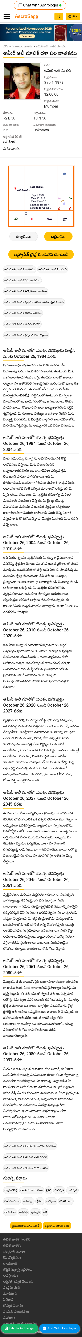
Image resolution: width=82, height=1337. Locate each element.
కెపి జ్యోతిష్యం (12, 1258)
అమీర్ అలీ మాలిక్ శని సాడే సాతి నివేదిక (25, 1157)
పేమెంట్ (8, 1299)
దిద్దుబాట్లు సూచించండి (57, 1225)
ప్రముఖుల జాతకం (22, 46)
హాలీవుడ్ (59, 1190)
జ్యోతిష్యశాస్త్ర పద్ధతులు (18, 1269)
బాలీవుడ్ (72, 1190)
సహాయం (9, 1318)
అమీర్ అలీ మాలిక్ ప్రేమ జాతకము (22, 280)
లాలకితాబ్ (10, 1264)
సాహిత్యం (28, 1201)
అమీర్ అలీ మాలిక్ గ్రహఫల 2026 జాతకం (26, 1168)
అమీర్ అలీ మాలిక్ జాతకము (19, 269)
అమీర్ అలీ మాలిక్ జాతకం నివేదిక (22, 324)
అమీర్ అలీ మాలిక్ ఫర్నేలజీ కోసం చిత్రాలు (26, 335)
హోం (5, 46)
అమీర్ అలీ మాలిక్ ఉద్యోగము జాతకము (25, 291)
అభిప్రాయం (10, 1275)
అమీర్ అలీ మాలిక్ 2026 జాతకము (23, 313)
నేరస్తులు (51, 1201)
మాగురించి (10, 1294)
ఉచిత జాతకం (12, 1245)
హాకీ (45, 1212)
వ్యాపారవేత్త (10, 1190)
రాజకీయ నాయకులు (31, 1190)
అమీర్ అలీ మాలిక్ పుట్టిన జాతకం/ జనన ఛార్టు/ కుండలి (34, 302)
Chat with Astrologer (38, 5)
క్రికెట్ (48, 1190)
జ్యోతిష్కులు (65, 1201)
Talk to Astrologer (22, 1328)
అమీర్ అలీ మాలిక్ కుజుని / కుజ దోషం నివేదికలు (30, 1146)
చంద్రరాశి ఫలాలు (14, 1251)
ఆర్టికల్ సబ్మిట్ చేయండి (18, 1282)
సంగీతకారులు (12, 1201)
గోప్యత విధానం (13, 1306)
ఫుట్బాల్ (35, 1212)
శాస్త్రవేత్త (23, 1212)
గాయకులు (10, 1212)
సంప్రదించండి (11, 1288)
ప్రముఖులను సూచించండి (26, 1225)
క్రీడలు (40, 1201)
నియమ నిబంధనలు (16, 1312)
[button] (6, 32)
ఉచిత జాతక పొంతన (16, 1239)
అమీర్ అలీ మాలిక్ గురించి (52, 269)
